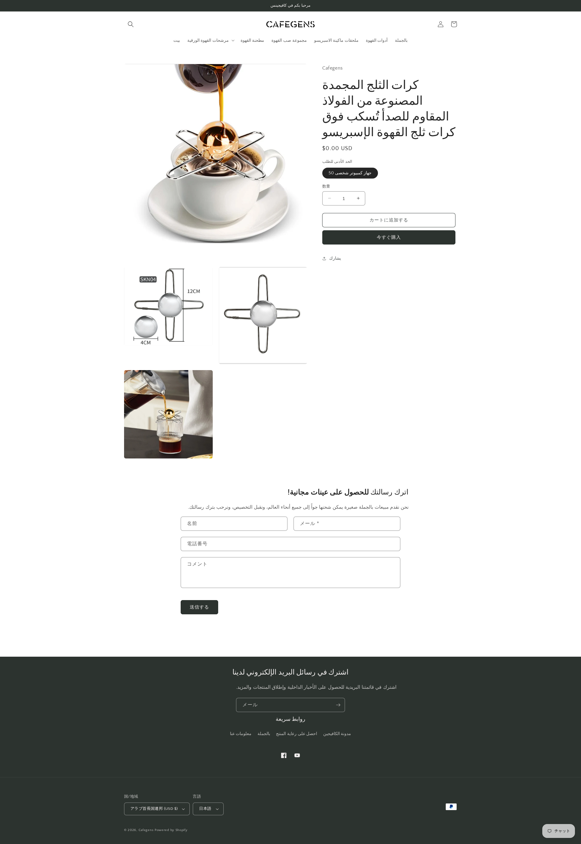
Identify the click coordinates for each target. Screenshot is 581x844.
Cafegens (146, 830)
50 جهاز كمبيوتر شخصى (350, 172)
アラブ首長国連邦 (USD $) (154, 808)
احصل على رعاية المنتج (296, 733)
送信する (199, 607)
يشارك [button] (335, 258)
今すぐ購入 (389, 237)
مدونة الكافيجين (337, 733)
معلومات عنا (241, 733)
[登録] (338, 705)
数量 (326, 186)
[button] (130, 24)
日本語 (205, 808)
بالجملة (264, 733)
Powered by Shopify (171, 830)
